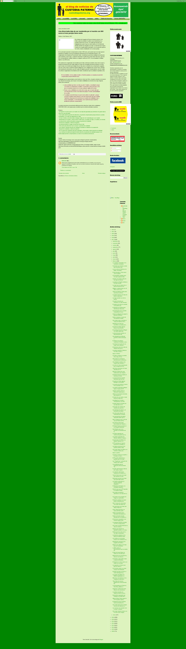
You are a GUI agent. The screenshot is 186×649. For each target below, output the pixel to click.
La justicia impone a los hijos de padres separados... (120, 295)
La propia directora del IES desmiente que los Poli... (119, 378)
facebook (90, 18)
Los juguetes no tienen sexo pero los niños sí (119, 566)
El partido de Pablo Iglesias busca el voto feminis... (119, 327)
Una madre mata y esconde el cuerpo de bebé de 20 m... (119, 321)
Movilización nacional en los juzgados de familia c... (119, 542)
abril (114, 257)
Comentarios (115, 150)
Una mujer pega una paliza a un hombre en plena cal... (120, 450)
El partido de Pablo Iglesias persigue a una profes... (119, 382)
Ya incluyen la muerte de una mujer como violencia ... (119, 344)
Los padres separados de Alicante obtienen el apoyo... (120, 437)
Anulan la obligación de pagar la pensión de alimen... (120, 314)
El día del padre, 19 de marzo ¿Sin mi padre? (119, 273)
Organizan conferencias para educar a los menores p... (119, 589)
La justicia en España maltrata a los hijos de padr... (120, 282)
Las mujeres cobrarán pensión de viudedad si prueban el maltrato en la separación (78, 127)
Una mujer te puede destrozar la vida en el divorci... (120, 526)
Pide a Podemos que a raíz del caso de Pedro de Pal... (120, 420)
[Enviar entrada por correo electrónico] (74, 154)
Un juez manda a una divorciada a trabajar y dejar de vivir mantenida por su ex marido (79, 118)
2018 (113, 237)
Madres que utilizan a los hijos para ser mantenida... (119, 545)
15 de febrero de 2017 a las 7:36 (69, 167)
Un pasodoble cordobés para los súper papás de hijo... (119, 276)
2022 (113, 229)
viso (123, 222)
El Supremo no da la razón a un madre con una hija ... (120, 562)
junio (114, 253)
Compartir (112, 166)
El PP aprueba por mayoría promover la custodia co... (119, 444)
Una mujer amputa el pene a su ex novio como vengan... (120, 612)
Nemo (124, 218)
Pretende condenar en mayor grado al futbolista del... (119, 500)
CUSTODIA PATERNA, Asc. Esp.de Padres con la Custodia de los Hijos (125, 211)
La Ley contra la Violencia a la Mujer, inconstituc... (119, 270)
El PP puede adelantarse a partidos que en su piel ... (119, 458)
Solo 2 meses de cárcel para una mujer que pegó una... (119, 504)
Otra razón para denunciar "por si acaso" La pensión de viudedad (74, 125)
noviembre (115, 243)
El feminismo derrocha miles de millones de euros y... (120, 348)
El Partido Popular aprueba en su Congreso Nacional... (119, 426)
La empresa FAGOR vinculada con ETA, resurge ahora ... (120, 523)
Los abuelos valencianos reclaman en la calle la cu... (119, 472)
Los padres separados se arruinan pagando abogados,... (118, 483)
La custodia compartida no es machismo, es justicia (119, 263)
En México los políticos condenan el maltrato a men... (120, 341)
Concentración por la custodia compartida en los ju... (119, 311)
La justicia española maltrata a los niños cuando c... (120, 351)
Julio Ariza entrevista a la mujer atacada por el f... (120, 369)
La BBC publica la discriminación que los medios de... (120, 549)
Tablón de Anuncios (106, 18)
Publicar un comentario (65, 170)
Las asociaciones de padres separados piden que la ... (119, 417)
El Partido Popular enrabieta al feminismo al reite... (120, 375)
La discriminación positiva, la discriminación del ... (119, 334)
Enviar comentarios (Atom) (71, 175)
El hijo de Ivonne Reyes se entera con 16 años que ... (119, 553)
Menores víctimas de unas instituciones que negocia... (119, 372)
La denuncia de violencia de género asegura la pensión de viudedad (75, 121)
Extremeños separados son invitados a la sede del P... (119, 596)
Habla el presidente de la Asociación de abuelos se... (119, 513)
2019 (113, 235)
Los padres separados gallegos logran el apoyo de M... (120, 388)
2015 (113, 619)
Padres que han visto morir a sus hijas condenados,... (119, 532)
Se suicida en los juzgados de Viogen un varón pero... (119, 497)
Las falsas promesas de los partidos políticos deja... (119, 447)
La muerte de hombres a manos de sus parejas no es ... (120, 385)
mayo (114, 255)
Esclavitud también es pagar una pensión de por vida (71, 124)
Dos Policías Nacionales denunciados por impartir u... (120, 423)
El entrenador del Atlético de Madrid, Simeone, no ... (119, 440)
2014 (113, 621)
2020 (113, 233)
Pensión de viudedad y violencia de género (69, 122)
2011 (113, 627)
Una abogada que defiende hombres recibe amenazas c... (119, 337)
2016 (113, 617)
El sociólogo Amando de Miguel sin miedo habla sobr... (120, 330)
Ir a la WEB (66, 18)
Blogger (101, 639)
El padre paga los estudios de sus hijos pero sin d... (119, 404)
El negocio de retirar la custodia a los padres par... (120, 305)
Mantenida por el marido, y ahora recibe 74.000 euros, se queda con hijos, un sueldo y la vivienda (82, 119)
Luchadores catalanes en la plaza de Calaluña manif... (119, 536)
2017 (113, 239)
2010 (113, 629)
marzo (114, 259)
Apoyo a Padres (116, 353)
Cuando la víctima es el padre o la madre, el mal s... (120, 455)
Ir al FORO (74, 18)
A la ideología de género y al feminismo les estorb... (119, 410)
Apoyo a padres (116, 452)
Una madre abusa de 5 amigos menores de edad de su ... (120, 605)
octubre (115, 245)
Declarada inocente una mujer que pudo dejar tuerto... (119, 479)
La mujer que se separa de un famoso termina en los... (119, 286)
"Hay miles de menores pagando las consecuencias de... (119, 582)
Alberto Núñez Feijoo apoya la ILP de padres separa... (119, 599)
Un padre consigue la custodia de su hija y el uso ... (120, 356)
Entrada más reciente (64, 173)
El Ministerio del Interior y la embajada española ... (119, 486)
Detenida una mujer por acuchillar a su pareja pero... (120, 324)
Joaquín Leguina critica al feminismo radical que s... (119, 391)
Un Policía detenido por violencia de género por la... (119, 434)
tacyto (124, 220)
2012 (113, 625)
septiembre (115, 247)
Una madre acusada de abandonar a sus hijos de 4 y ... (120, 493)
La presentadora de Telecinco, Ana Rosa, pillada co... (120, 586)
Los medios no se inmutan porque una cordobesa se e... (120, 539)
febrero (115, 261)
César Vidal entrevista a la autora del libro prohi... (119, 510)
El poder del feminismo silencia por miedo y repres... (120, 469)
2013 (113, 623)
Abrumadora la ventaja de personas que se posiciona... (120, 359)
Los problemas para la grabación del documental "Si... (119, 465)
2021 (113, 231)
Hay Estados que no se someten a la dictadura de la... (119, 430)
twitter (96, 18)
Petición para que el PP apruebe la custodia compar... (120, 490)
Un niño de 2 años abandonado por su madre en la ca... (120, 366)
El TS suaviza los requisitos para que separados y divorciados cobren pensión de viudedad (80, 130)
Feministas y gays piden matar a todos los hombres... (120, 559)
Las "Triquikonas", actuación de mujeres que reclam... (120, 462)
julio (114, 251)
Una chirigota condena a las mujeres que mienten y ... (119, 362)
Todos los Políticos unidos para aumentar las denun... (120, 292)
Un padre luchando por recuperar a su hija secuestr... (120, 302)
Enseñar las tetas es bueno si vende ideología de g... (119, 572)
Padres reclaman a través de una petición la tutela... (119, 318)
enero (114, 614)
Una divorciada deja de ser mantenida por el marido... (119, 413)
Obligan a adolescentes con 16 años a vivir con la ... (120, 289)
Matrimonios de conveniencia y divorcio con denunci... (120, 556)
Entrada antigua (101, 173)
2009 (113, 631)
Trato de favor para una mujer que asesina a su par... (119, 476)
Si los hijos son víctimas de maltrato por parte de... (119, 407)
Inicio (58, 18)
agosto (114, 249)
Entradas (114, 148)
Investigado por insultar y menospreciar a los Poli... (119, 401)
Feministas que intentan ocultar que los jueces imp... (120, 266)
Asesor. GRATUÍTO (119, 18)
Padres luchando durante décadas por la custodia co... (120, 516)
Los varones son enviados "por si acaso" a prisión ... (120, 608)
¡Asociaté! (82, 18)
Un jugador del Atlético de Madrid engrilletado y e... (119, 575)
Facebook (113, 128)
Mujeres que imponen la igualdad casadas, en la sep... (120, 529)
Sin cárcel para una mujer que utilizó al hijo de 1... (119, 507)
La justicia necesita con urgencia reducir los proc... (119, 592)
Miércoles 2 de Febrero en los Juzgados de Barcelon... (119, 578)
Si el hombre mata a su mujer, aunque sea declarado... (119, 569)
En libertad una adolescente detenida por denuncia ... (119, 308)
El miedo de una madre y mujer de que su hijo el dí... (120, 398)
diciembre (115, 241)
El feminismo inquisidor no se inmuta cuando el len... (119, 520)
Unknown (64, 160)
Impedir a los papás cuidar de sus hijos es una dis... (119, 279)
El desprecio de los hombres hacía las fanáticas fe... (119, 602)
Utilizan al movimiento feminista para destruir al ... (120, 394)
